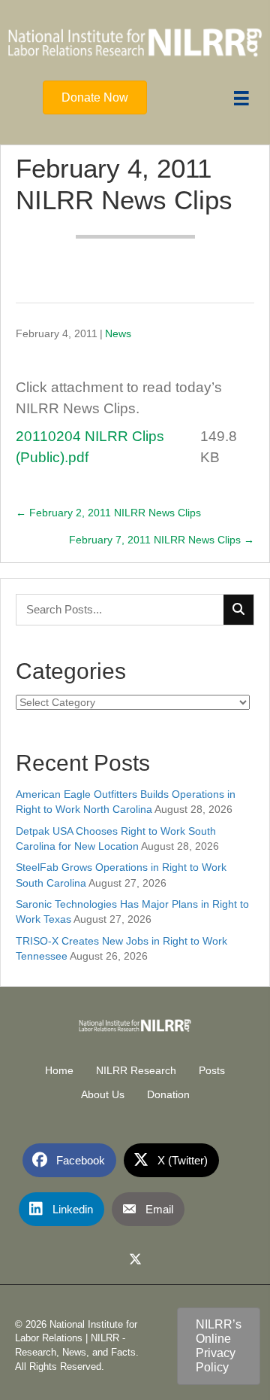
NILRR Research (136, 1070)
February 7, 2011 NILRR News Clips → (161, 540)
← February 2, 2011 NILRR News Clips (108, 513)
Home (59, 1070)
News (118, 333)
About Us (102, 1094)
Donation (168, 1094)
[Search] (239, 610)
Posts (212, 1070)
